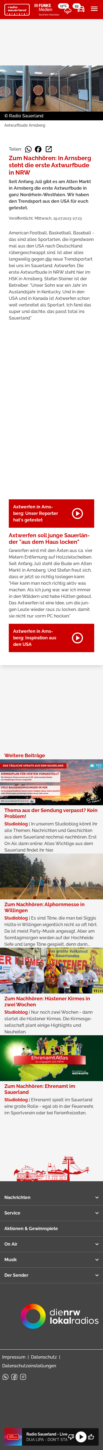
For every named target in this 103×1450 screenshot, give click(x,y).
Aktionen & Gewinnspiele (31, 1228)
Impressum (14, 1357)
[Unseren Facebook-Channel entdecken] (14, 1377)
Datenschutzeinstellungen (29, 1365)
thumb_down (71, 1437)
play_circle (81, 1436)
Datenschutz (44, 1357)
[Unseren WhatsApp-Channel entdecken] (5, 1377)
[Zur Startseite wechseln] (17, 9)
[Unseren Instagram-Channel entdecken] (23, 1377)
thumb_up (91, 1437)
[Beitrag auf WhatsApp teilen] (28, 149)
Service (12, 1213)
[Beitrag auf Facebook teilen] (38, 149)
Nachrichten (17, 1197)
